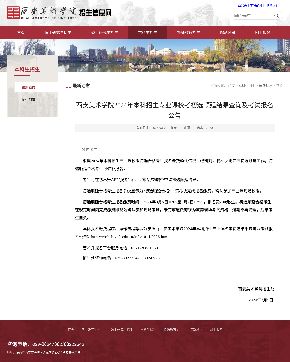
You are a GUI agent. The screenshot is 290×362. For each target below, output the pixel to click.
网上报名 (262, 33)
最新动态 (28, 87)
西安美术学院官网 (250, 5)
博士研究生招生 (58, 33)
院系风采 (227, 33)
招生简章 (28, 100)
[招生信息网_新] (59, 18)
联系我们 (272, 5)
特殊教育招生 (188, 33)
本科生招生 (147, 33)
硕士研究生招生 (104, 33)
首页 (21, 33)
